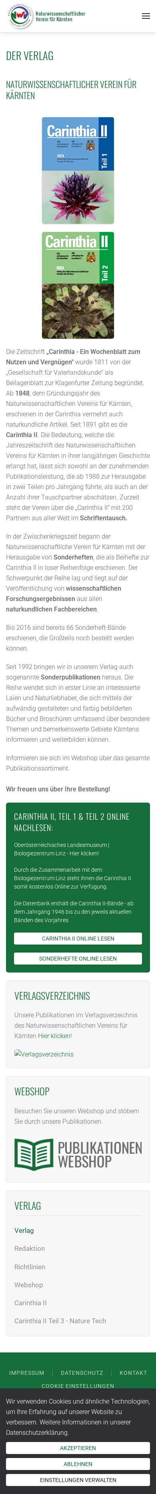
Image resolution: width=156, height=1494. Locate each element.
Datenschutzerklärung (37, 1432)
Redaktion (29, 1248)
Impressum (26, 1373)
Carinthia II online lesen (78, 938)
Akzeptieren (78, 1448)
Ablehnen (78, 1464)
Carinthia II (30, 1303)
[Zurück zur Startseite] (46, 16)
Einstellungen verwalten (78, 1480)
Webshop (28, 1285)
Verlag (24, 1230)
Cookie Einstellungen (78, 1386)
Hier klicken (84, 853)
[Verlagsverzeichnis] (44, 1050)
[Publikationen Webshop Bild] (78, 1150)
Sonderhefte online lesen (78, 958)
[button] (146, 16)
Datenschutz (82, 1373)
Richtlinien (29, 1267)
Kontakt (133, 1373)
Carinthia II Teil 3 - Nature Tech (60, 1321)
